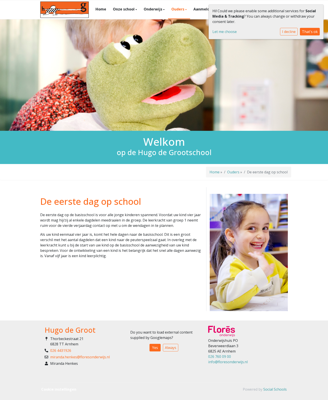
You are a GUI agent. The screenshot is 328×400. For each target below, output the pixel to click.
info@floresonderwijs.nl (228, 361)
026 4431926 (60, 350)
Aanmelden (203, 9)
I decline (289, 31)
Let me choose (224, 31)
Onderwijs (153, 9)
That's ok (310, 31)
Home (100, 9)
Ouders (178, 9)
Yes (155, 347)
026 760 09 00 (219, 356)
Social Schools (275, 389)
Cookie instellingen (58, 389)
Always (170, 347)
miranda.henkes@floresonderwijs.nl (80, 357)
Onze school (124, 9)
